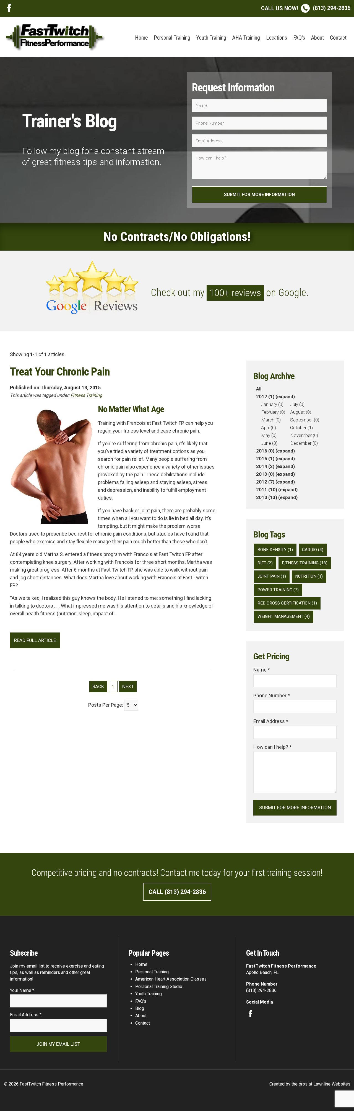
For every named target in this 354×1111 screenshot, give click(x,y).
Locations (276, 38)
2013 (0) (265, 474)
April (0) (268, 427)
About (317, 38)
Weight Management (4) (283, 616)
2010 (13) (266, 497)
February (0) (273, 412)
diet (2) (265, 562)
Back (98, 686)
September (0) (304, 420)
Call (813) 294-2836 (177, 891)
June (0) (269, 443)
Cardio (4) (312, 549)
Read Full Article (35, 640)
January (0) (272, 404)
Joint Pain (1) (271, 576)
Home (141, 38)
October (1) (301, 427)
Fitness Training (86, 395)
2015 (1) (265, 458)
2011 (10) (266, 489)
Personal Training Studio (158, 986)
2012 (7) (265, 482)
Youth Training (211, 38)
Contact (338, 38)
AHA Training (246, 38)
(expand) (285, 396)
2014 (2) (265, 466)
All (258, 389)
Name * (261, 670)
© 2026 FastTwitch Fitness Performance (43, 1084)
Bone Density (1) (275, 549)
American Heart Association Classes (171, 979)
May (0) (269, 435)
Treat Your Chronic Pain (60, 371)
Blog (139, 1008)
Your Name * (22, 990)
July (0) (297, 404)
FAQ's (299, 38)
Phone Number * (271, 695)
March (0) (271, 420)
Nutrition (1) (309, 576)
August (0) (300, 412)
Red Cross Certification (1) (287, 603)
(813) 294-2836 (305, 8)
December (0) (304, 443)
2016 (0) (265, 451)
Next (128, 686)
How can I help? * (272, 747)
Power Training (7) (278, 589)
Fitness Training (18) (304, 562)
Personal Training (172, 38)
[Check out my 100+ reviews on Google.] (177, 312)
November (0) (304, 435)
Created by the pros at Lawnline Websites (309, 1084)
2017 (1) (265, 396)
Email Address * (270, 721)
